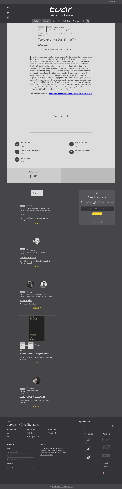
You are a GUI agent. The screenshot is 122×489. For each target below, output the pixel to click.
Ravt (54, 21)
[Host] (106, 440)
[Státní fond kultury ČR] (106, 473)
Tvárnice (76, 21)
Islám (51, 455)
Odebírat (96, 214)
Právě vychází (60, 448)
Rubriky (35, 21)
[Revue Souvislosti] (106, 456)
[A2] (106, 448)
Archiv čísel (52, 429)
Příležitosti (67, 21)
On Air (22, 214)
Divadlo (49, 450)
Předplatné (52, 433)
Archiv (83, 21)
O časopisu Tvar (33, 437)
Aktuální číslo (11, 429)
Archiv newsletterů (96, 222)
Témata (45, 21)
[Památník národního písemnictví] (106, 465)
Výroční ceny (50, 452)
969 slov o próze (45, 455)
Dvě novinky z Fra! (28, 257)
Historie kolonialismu (58, 450)
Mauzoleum (43, 450)
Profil (22, 146)
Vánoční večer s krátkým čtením (34, 353)
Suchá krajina (26, 300)
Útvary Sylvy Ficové (60, 452)
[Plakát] (36, 328)
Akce (59, 21)
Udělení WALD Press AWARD (32, 397)
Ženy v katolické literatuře (47, 448)
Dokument (43, 452)
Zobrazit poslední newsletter (96, 218)
